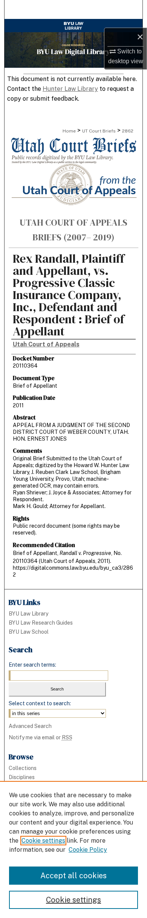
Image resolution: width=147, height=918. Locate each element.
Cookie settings (43, 840)
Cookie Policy (88, 849)
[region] (73, 849)
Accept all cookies (73, 875)
